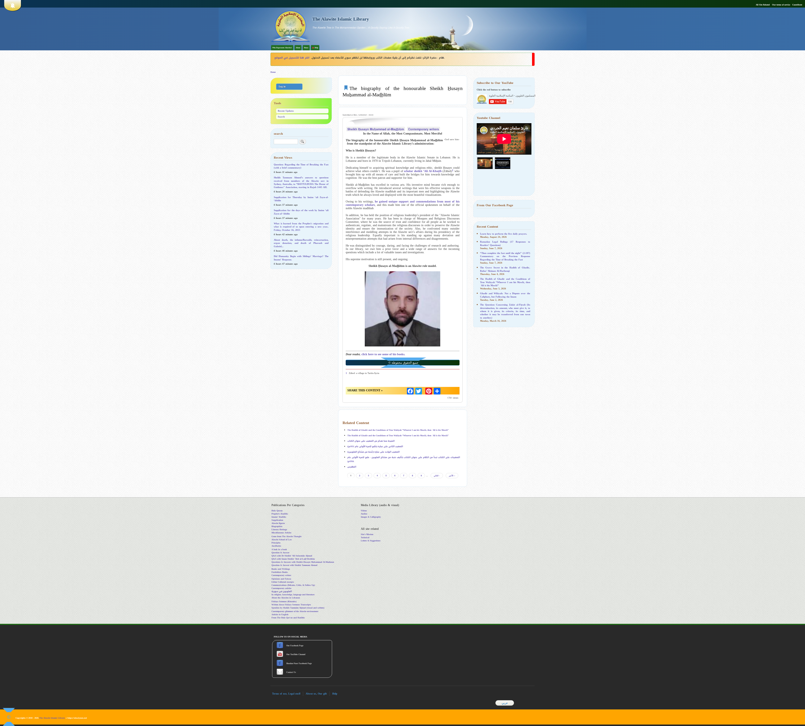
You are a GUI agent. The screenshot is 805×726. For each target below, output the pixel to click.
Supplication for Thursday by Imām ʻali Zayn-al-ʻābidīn (301, 199)
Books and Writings (280, 569)
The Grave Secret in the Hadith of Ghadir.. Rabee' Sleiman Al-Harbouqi (505, 269)
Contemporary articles (281, 588)
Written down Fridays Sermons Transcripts (291, 605)
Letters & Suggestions (370, 541)
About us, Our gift (316, 693)
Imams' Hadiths (278, 517)
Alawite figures (278, 523)
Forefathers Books (279, 572)
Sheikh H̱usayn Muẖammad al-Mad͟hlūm (375, 129)
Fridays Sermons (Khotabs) (283, 601)
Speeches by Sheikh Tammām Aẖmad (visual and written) (297, 608)
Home (306, 47)
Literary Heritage (279, 529)
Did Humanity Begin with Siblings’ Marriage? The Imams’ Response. (301, 258)
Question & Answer (280, 553)
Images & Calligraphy (371, 517)
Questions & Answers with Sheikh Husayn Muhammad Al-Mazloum (302, 562)
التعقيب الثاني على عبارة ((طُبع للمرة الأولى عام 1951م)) (375, 446)
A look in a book (279, 549)
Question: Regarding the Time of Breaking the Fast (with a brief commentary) (301, 166)
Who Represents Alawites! (282, 47)
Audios (364, 514)
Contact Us (291, 672)
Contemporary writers (423, 129)
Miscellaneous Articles (281, 533)
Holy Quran (277, 511)
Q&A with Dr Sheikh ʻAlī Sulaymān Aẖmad (291, 556)
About (298, 47)
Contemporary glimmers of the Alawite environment (294, 611)
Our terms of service (781, 5)
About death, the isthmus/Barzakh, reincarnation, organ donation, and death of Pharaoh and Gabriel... (301, 243)
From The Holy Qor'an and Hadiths (288, 618)
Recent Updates (286, 111)
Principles (275, 543)
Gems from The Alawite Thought (286, 536)
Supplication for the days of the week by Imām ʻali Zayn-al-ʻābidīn (301, 212)
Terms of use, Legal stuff (286, 693)
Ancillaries (276, 546)
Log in (282, 86)
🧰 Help (315, 47)
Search (281, 117)
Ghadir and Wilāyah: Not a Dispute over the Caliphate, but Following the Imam (505, 295)
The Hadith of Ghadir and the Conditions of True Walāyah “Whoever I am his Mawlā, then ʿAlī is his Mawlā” (398, 430)
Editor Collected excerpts (282, 582)
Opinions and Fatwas (281, 579)
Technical (365, 537)
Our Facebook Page (294, 645)
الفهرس (351, 467)
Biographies (276, 526)
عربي (505, 703)
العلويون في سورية (281, 591)
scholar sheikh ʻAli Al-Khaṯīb (423, 171)
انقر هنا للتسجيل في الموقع (291, 57)
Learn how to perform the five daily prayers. (503, 234)
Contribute (797, 5)
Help (335, 693)
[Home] (290, 26)
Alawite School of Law (281, 540)
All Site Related (763, 5)
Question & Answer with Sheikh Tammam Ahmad (294, 565)
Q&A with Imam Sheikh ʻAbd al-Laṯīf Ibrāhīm (293, 559)
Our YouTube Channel (296, 654)
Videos (364, 511)
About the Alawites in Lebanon (285, 598)
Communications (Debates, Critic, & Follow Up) (293, 585)
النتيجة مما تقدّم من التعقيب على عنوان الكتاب (371, 441)
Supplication (277, 520)
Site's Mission (367, 534)
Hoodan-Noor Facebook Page (299, 663)
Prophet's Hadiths (279, 514)
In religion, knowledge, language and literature (292, 595)
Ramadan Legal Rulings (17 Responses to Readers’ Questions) (505, 243)
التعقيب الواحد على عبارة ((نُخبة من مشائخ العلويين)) (373, 452)
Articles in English (279, 614)
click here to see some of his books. (383, 354)
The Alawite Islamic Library (340, 19)
